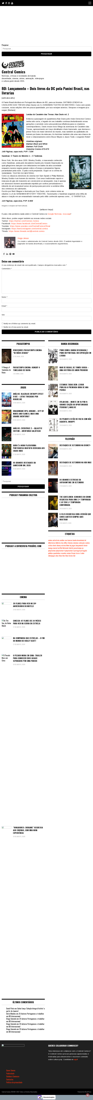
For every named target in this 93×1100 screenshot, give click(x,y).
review (69, 553)
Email (4, 306)
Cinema (70, 543)
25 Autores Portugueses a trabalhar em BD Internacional (25, 1015)
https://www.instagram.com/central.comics (30, 229)
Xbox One (62, 556)
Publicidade (10, 1073)
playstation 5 (69, 550)
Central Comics (13, 71)
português (83, 550)
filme (67, 545)
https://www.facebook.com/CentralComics (29, 224)
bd (85, 540)
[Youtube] (13, 254)
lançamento (79, 545)
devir (54, 545)
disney (59, 545)
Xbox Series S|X (70, 556)
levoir (85, 545)
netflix (60, 548)
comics (87, 543)
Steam (73, 553)
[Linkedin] (7, 254)
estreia (63, 545)
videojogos (51, 556)
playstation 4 (60, 550)
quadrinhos (56, 553)
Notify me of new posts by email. (16, 327)
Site (3, 315)
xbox (57, 556)
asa (66, 540)
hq (70, 545)
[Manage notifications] (87, 1095)
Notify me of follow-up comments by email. (20, 323)
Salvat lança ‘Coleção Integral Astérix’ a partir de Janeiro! (25, 1009)
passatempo (78, 548)
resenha (63, 553)
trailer (82, 553)
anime (50, 540)
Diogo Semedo (11, 1018)
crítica (50, 545)
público (50, 553)
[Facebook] (4, 254)
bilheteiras (51, 543)
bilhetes (58, 543)
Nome (4, 297)
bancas (70, 540)
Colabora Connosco (12, 1076)
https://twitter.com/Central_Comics (24, 221)
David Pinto (10, 1008)
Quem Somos (10, 1070)
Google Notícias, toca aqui (59, 214)
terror (78, 553)
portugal (77, 550)
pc (83, 548)
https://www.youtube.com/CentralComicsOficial (30, 226)
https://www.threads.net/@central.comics (27, 231)
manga (50, 548)
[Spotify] (10, 254)
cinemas (75, 543)
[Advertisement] (46, 23)
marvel (55, 548)
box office (64, 543)
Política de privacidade (14, 1082)
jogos (73, 545)
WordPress (88, 1092)
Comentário (7, 269)
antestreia (56, 540)
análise (62, 540)
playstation (52, 550)
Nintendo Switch (67, 548)
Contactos (9, 1079)
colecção (82, 543)
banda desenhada (78, 540)
